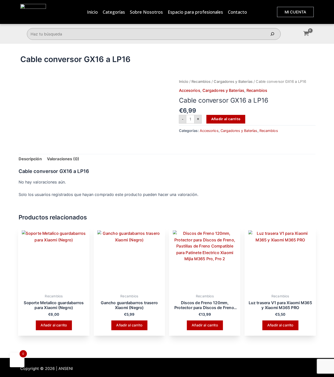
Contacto (237, 12)
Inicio (92, 12)
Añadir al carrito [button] (54, 325)
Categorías (114, 12)
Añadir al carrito (225, 119)
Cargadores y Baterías (233, 81)
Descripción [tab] (30, 158)
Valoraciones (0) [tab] (63, 158)
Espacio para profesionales (195, 12)
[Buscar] (272, 34)
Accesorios (189, 90)
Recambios (201, 81)
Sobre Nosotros (146, 12)
